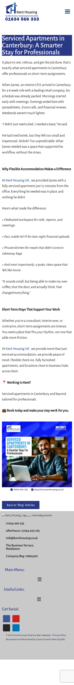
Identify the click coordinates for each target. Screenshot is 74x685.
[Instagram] (6, 627)
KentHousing (19, 635)
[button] (39, 579)
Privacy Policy (59, 635)
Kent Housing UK (17, 180)
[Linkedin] (16, 627)
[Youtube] (16, 618)
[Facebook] (6, 618)
